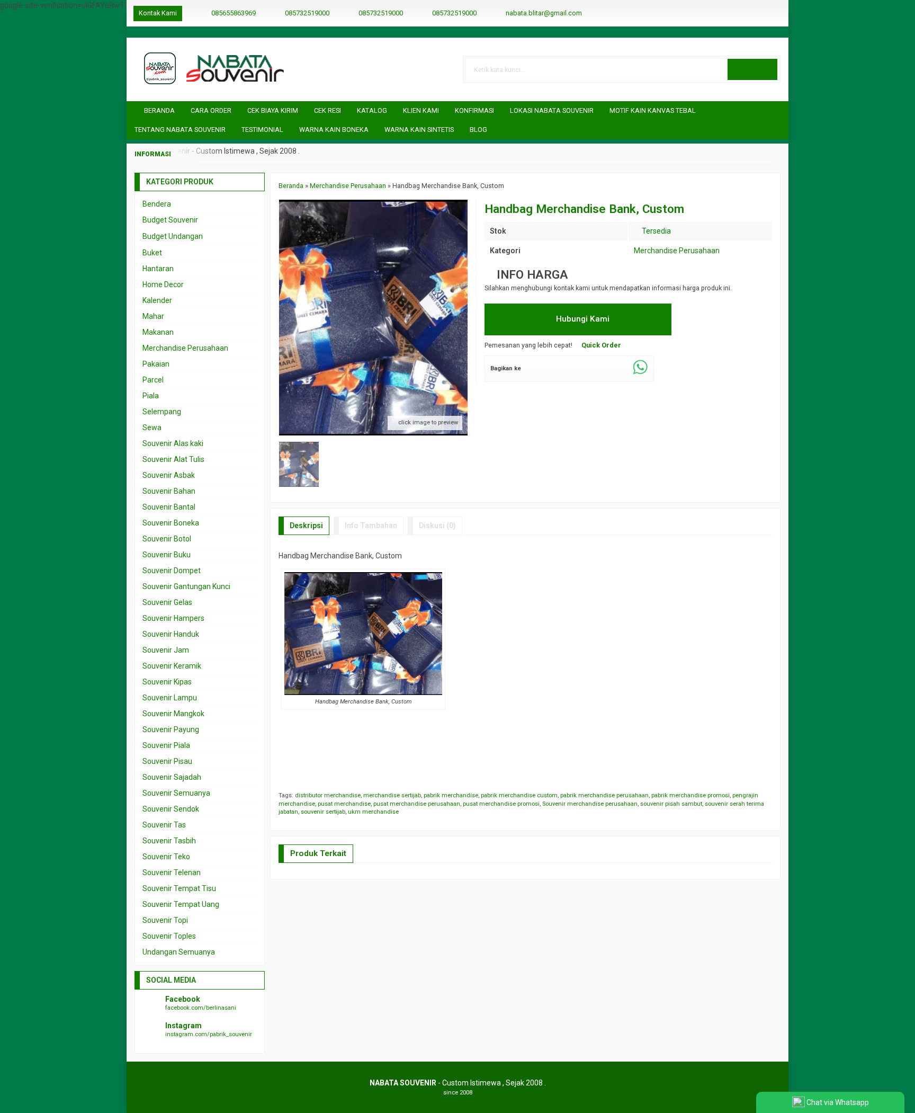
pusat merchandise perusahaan (416, 803)
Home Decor (163, 284)
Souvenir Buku (166, 554)
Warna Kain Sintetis (419, 129)
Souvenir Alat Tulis (173, 459)
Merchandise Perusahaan (677, 250)
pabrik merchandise (451, 795)
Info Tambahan (371, 525)
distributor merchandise (328, 795)
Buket (152, 252)
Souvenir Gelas (167, 602)
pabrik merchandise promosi (690, 795)
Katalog (372, 110)
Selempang (161, 411)
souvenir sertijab (323, 811)
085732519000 (307, 13)
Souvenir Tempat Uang (180, 904)
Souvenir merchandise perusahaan (590, 803)
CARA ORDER (211, 110)
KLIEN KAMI (421, 110)
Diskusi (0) (437, 525)
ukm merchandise (373, 811)
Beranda (158, 110)
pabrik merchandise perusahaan (604, 795)
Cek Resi (327, 110)
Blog (478, 129)
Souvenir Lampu (169, 697)
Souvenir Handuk (170, 634)
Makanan (158, 332)
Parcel (153, 380)
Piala (150, 395)
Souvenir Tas (164, 825)
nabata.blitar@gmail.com (544, 13)
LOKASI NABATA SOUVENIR (552, 110)
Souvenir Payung (170, 729)
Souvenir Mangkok (173, 713)
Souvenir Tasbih (169, 840)
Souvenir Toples (169, 936)
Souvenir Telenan (171, 872)
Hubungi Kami (581, 319)
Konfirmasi (474, 110)
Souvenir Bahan (168, 491)
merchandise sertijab (392, 795)
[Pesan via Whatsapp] (742, 13)
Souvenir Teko (166, 856)
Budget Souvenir (170, 220)
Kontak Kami (158, 13)
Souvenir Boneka (170, 523)
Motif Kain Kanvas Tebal (652, 110)
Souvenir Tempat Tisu (179, 888)
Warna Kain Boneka (334, 129)
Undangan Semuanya (178, 952)
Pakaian (155, 364)
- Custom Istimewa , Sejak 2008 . (458, 1083)
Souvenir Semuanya (176, 793)
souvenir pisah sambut (671, 803)
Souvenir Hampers (173, 618)
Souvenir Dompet (171, 570)
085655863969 (233, 13)
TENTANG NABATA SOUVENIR (180, 129)
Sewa (152, 427)
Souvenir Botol (166, 539)
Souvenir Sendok (170, 809)
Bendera (156, 204)
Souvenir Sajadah (171, 777)
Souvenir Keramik (171, 666)
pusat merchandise (344, 803)
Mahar (153, 316)
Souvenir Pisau (167, 761)
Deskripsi (306, 525)
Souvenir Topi (165, 920)
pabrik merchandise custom (519, 795)
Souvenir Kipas (167, 682)
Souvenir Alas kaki (172, 443)
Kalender (157, 300)
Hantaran (158, 268)
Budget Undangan (172, 236)
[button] (752, 69)
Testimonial (262, 129)
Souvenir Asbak (168, 475)
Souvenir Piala (166, 745)
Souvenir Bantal (168, 507)
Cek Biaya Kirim (272, 110)
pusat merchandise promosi (501, 803)
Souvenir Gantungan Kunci (186, 586)
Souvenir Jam (165, 650)
